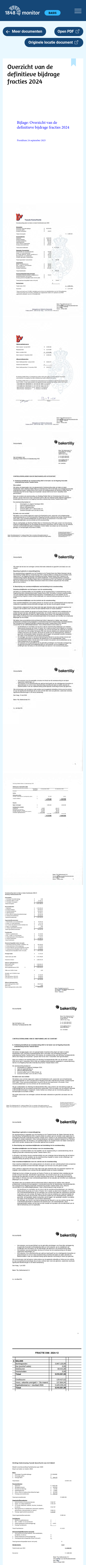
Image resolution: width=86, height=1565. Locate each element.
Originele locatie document (51, 42)
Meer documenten (27, 31)
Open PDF (67, 31)
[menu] (78, 10)
